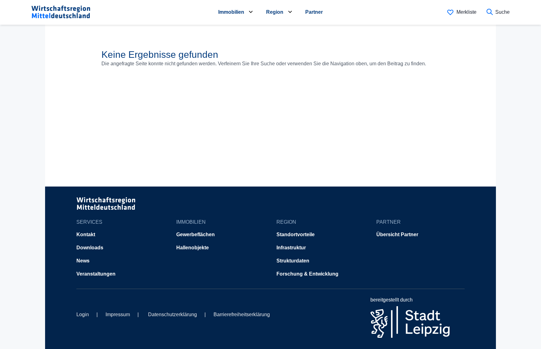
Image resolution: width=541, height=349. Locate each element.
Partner (314, 12)
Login (82, 314)
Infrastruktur (291, 247)
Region (274, 12)
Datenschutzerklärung (172, 314)
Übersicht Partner (397, 234)
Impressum (118, 314)
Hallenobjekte (192, 247)
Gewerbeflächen (195, 234)
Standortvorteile (295, 234)
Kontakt (85, 234)
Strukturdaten (292, 260)
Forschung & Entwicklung (307, 274)
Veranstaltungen (96, 274)
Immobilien (231, 12)
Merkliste (466, 12)
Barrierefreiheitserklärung (242, 314)
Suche (502, 12)
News (83, 260)
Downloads (89, 247)
